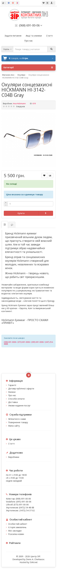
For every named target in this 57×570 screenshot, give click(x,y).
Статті (11, 443)
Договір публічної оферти (21, 388)
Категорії (9, 67)
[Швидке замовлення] (45, 213)
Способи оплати (16, 398)
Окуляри (21, 75)
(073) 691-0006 (24, 342)
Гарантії (12, 385)
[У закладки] (44, 175)
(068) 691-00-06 (23, 498)
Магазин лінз (8, 75)
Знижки (11, 392)
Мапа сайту (14, 425)
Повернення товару (18, 422)
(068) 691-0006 (10, 342)
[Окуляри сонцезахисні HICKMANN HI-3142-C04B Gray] (28, 139)
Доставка (13, 402)
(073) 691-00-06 (21, 504)
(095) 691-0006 (37, 342)
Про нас (12, 395)
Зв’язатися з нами (17, 419)
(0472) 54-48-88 (26, 507)
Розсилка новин (16, 534)
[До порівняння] (50, 175)
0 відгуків (20, 106)
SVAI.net (34, 562)
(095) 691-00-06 (23, 501)
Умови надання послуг (19, 405)
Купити (21, 213)
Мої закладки (14, 530)
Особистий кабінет (17, 523)
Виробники (13, 457)
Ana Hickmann (19, 103)
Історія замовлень (17, 527)
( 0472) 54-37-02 (27, 510)
